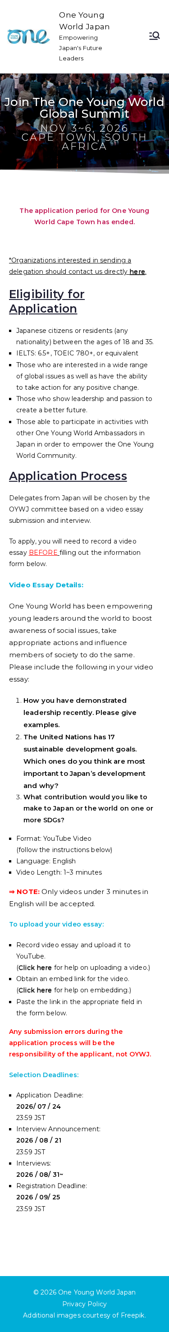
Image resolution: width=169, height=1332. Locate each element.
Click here (35, 967)
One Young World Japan (97, 1292)
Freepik (133, 1315)
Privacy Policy (84, 1304)
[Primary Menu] (154, 36)
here (137, 271)
